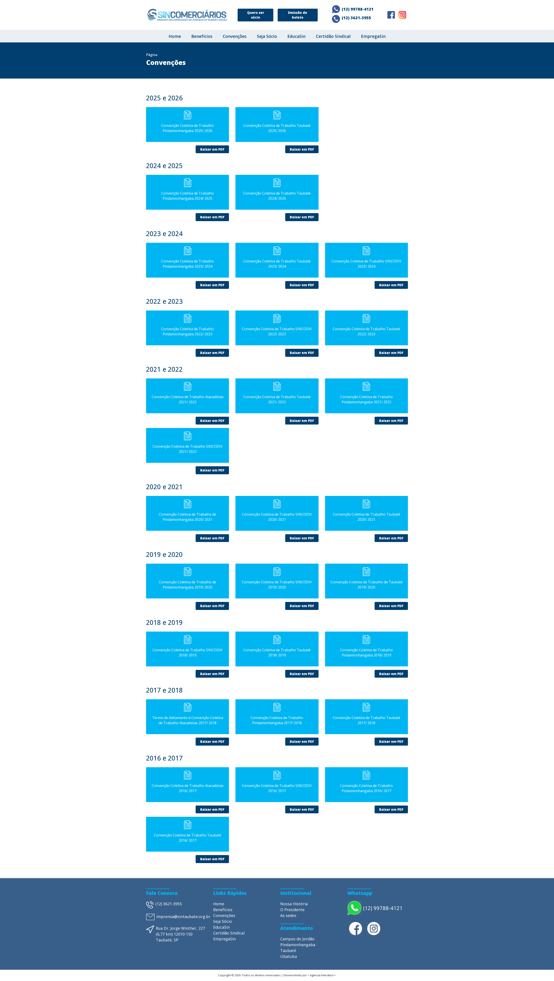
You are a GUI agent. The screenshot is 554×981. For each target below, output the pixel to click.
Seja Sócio (267, 36)
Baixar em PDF (212, 149)
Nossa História (294, 903)
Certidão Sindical (333, 36)
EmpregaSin (373, 36)
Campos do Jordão (297, 938)
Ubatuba (288, 956)
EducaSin (296, 36)
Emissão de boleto (297, 15)
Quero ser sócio (255, 15)
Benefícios (201, 36)
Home (175, 36)
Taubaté (288, 950)
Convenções (234, 36)
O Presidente (292, 909)
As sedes (288, 915)
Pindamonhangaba (297, 944)
